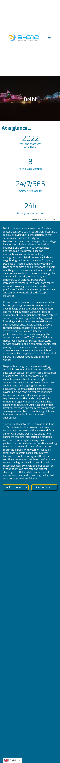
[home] (22, 38)
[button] (49, 38)
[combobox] (12, 760)
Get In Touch (44, 487)
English (13, 760)
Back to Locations (16, 487)
